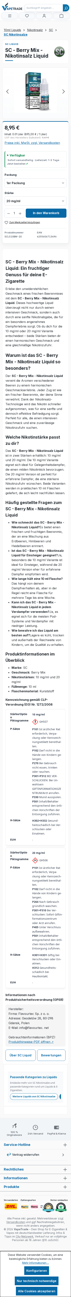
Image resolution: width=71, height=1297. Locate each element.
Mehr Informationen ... (35, 1262)
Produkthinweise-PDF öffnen (31, 1042)
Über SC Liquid (20, 1055)
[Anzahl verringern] (8, 213)
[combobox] (44, 7)
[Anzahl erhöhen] (20, 213)
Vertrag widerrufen (25, 1154)
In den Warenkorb (46, 213)
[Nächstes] (63, 91)
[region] (35, 91)
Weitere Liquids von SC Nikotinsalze (33, 1096)
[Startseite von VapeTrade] (20, 6)
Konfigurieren (36, 1271)
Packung (11, 174)
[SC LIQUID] (59, 51)
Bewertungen (51, 1055)
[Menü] (10, 15)
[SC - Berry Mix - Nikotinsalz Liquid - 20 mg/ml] (35, 91)
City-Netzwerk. (25, 1236)
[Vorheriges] (7, 91)
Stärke (9, 193)
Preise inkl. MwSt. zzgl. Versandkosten (32, 143)
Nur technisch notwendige (36, 1281)
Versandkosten (15, 1222)
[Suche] (66, 7)
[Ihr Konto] (44, 15)
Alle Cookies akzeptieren (36, 1291)
